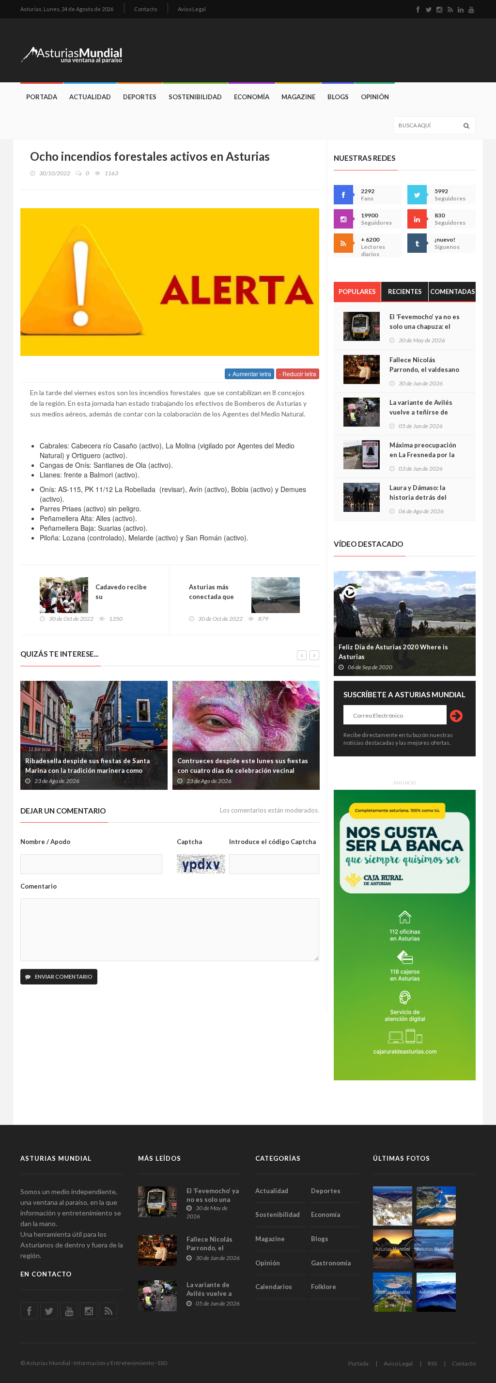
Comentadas (452, 291)
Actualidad (90, 97)
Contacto (145, 9)
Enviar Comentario (63, 976)
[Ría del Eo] (392, 1292)
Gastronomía (331, 1263)
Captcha (189, 841)
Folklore (323, 1287)
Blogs (338, 97)
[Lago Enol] (392, 1249)
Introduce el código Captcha (272, 841)
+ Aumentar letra (249, 373)
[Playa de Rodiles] (436, 1206)
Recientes (405, 291)
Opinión (375, 97)
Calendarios (273, 1287)
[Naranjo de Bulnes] (392, 1206)
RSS (432, 1363)
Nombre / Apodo (45, 841)
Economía (251, 97)
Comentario (38, 886)
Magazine (298, 97)
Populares (357, 291)
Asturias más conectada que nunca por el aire (214, 596)
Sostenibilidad (195, 97)
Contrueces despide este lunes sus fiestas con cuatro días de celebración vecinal (242, 765)
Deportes (139, 97)
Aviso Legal (192, 9)
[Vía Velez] (433, 1249)
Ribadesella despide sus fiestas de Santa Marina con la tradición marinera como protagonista (87, 770)
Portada (41, 97)
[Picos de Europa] (436, 1292)
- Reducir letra (297, 373)
